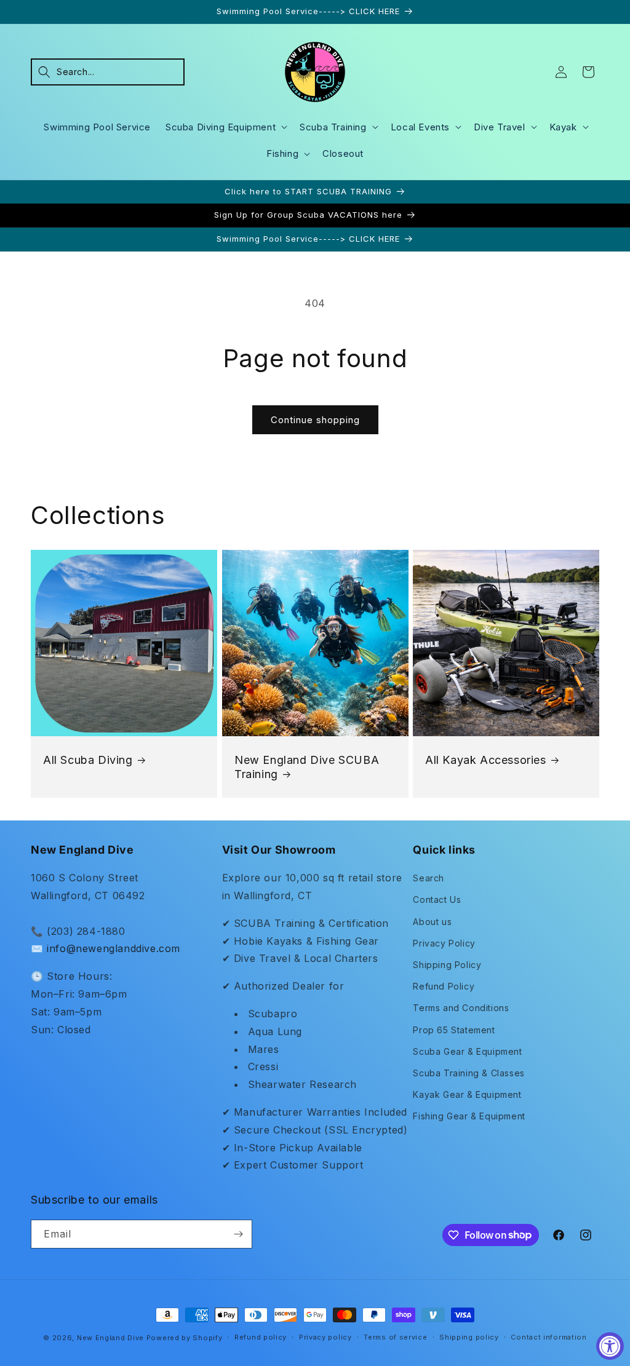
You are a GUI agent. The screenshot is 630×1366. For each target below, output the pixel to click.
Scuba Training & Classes (468, 1073)
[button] (108, 71)
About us (432, 921)
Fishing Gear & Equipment (469, 1116)
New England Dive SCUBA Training (306, 766)
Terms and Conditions (461, 1008)
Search (428, 878)
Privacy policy (325, 1337)
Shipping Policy (447, 964)
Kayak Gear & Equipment (467, 1094)
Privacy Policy (444, 943)
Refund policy (260, 1337)
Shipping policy (469, 1337)
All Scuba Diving (88, 759)
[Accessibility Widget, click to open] (610, 1346)
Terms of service (395, 1337)
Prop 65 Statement (454, 1030)
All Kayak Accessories (485, 759)
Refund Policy (443, 986)
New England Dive (110, 1337)
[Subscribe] (238, 1234)
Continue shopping (315, 420)
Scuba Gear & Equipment (467, 1051)
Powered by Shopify (184, 1337)
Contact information (548, 1337)
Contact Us (437, 899)
